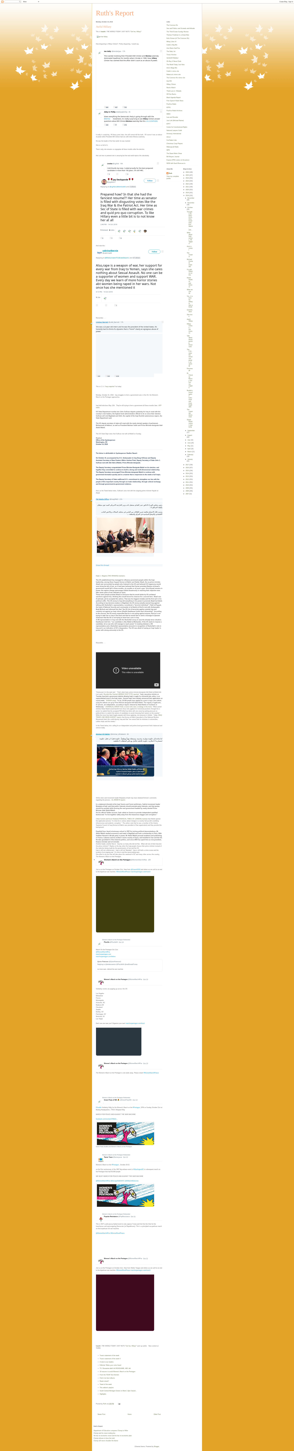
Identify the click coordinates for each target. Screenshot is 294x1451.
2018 (187, 195)
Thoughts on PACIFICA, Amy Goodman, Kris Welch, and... (190, 221)
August (189, 435)
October (190, 207)
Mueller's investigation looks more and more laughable (190, 398)
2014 (187, 473)
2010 (187, 485)
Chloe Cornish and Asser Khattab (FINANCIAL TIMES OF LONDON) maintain (122, 819)
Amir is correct (190, 248)
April (189, 449)
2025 (187, 175)
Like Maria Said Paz (173, 48)
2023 (187, 181)
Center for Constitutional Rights (177, 127)
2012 (187, 479)
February (190, 454)
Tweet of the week (106, 1384)
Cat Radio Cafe (172, 140)
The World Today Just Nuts (176, 64)
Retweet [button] (104, 230)
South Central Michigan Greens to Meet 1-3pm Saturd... (118, 1391)
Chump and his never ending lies (104, 1433)
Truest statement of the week (109, 1355)
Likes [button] (111, 230)
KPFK (169, 107)
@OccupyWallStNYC (117, 1181)
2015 (187, 470)
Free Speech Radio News (175, 101)
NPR (168, 150)
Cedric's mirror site (173, 71)
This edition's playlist (107, 1387)
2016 (187, 467)
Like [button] (98, 297)
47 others (136, 258)
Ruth (170, 173)
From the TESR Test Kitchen (109, 1375)
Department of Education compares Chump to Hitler (111, 1430)
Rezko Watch (171, 87)
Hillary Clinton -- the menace (189, 328)
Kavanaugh (190, 369)
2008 (187, 491)
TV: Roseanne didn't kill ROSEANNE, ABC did (115, 1368)
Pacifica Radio (171, 104)
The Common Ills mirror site (176, 78)
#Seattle (98, 1107)
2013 (187, 476)
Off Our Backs (171, 94)
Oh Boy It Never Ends (174, 61)
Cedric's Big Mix (172, 45)
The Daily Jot (171, 51)
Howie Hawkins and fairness (190, 282)
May (189, 446)
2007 (187, 494)
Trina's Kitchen (171, 55)
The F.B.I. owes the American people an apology (189, 358)
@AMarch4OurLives (132, 1181)
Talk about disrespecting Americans (190, 341)
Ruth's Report (115, 13)
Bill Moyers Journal (173, 156)
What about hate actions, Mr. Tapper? (190, 238)
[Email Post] (119, 1404)
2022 (187, 184)
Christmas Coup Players (175, 143)
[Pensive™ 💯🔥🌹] (104, 298)
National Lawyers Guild (174, 130)
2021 (187, 187)
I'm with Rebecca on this (190, 272)
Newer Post (101, 1414)
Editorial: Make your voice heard (110, 1365)
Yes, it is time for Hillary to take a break (190, 301)
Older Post (157, 1414)
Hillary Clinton (171, 84)
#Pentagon (136, 1107)
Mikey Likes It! (171, 41)
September (191, 430)
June (189, 443)
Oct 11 (133, 1216)
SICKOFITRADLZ (172, 58)
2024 (187, 178)
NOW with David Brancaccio (176, 163)
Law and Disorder (172, 117)
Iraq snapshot (109, 386)
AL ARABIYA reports (118, 800)
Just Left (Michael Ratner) (175, 120)
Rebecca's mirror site (174, 74)
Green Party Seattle (102, 1146)
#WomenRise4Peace (123, 872)
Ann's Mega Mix (172, 68)
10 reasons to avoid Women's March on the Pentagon (117, 1371)
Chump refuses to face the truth (104, 1438)
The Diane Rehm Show (174, 153)
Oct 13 (121, 942)
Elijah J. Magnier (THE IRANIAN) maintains (110, 576)
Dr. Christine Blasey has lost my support (190, 380)
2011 (187, 482)
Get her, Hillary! (136, 31)
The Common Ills (172, 25)
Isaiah (103, 31)
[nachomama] (130, 231)
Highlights (103, 1394)
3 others (133, 187)
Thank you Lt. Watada (174, 91)
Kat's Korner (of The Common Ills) (178, 38)
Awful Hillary (190, 320)
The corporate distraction (190, 413)
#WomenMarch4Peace (151, 1073)
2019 (187, 192)
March (189, 451)
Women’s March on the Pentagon (112, 940)
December (190, 198)
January (190, 459)
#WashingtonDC (138, 1169)
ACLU (168, 137)
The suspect (190, 254)
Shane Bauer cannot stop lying (190, 423)
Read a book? (104, 1381)
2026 (187, 172)
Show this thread (102, 565)
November (190, 203)
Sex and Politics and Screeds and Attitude (181, 28)
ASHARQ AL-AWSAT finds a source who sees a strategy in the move (128, 707)
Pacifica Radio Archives (174, 110)
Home (129, 1414)
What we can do (190, 291)
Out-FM (169, 81)
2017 (187, 465)
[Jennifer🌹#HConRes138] (119, 231)
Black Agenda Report (174, 97)
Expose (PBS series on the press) (178, 160)
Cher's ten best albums (107, 1378)
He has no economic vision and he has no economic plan (113, 1436)
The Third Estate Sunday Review (177, 32)
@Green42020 (135, 869)
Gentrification (189, 311)
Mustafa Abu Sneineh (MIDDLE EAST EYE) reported (121, 694)
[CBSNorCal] (124, 231)
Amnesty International (174, 133)
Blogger (156, 1446)
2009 (187, 488)
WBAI (168, 114)
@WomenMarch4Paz (103, 952)
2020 (187, 190)
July (189, 440)
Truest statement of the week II (110, 1359)
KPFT (168, 124)
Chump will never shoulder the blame (106, 1441)
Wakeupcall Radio (172, 147)
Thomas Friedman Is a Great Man (178, 35)
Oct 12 (125, 1157)
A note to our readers (107, 1362)
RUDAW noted (111, 700)
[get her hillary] (102, 37)
